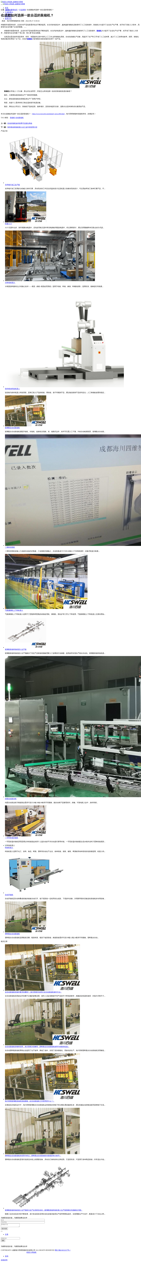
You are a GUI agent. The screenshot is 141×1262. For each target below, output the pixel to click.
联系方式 (8, 19)
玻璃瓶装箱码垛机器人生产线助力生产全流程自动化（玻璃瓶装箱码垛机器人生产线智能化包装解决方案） (44, 1210)
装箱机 (99, 31)
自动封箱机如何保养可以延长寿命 (19, 123)
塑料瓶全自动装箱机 (12, 934)
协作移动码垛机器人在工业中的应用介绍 (22, 127)
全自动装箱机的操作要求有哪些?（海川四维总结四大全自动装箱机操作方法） (33, 992)
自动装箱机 (19, 118)
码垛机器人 (9, 847)
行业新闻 (22, 10)
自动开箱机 (9, 895)
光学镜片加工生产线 (12, 185)
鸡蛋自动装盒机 (11, 799)
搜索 (3, 1240)
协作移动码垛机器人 (12, 389)
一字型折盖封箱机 (11, 838)
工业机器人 (9, 12)
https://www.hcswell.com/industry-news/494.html (48, 114)
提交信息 (4, 1228)
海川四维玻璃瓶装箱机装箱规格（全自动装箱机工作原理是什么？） (30, 1101)
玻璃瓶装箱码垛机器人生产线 (15, 649)
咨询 (6, 1256)
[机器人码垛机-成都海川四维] (12, 2)
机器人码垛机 (31, 1252)
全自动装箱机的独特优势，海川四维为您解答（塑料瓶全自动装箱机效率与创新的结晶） (37, 1046)
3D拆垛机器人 (10, 282)
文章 (6, 1234)
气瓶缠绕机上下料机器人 (14, 610)
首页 (6, 8)
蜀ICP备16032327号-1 (62, 1250)
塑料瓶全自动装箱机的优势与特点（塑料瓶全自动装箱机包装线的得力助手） (33, 1155)
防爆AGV (8, 224)
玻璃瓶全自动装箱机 (12, 428)
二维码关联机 (10, 547)
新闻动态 (14, 10)
